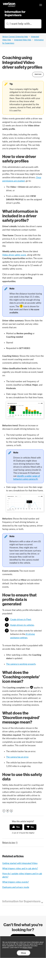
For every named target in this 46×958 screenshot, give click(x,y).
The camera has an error (17, 757)
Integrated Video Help (22, 40)
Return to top (8, 843)
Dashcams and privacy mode (15, 887)
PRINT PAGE (38, 74)
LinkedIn (11, 810)
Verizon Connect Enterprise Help (15, 37)
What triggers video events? (15, 882)
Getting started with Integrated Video (20, 863)
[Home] (9, 6)
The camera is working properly (21, 664)
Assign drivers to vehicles (22, 625)
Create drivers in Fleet (20, 619)
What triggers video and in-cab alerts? (20, 868)
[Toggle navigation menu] (40, 5)
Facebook (3, 810)
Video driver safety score (14, 255)
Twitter (7, 810)
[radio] (16, 827)
